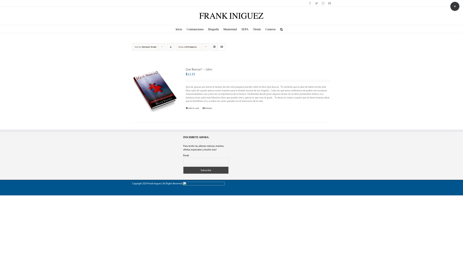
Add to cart (193, 108)
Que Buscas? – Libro (199, 69)
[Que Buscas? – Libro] (155, 90)
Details (208, 108)
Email (186, 155)
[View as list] (221, 46)
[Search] (281, 29)
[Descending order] (170, 47)
